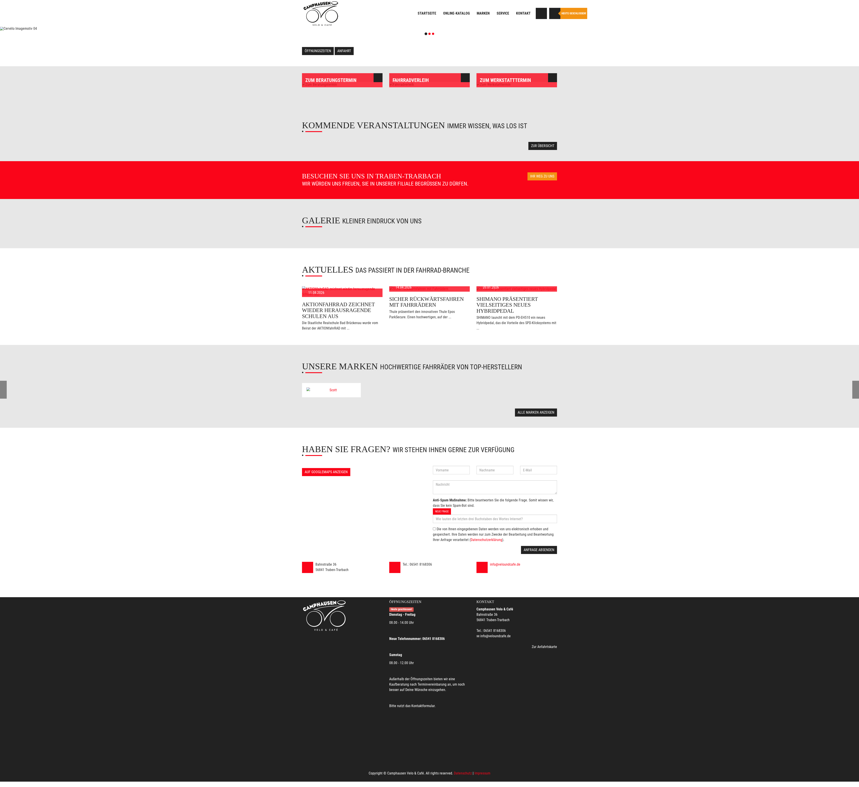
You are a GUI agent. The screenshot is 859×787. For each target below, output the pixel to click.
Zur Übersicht (542, 146)
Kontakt (523, 13)
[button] (64, 28)
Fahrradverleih (411, 80)
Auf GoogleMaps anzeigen (326, 472)
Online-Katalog (456, 13)
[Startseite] (321, 13)
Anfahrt (344, 51)
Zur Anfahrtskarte (544, 647)
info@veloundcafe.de (505, 564)
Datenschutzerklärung (486, 540)
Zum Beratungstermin (330, 80)
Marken (483, 13)
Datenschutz (463, 773)
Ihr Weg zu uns (542, 176)
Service (503, 13)
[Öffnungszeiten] (554, 13)
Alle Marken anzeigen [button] (536, 412)
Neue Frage (442, 511)
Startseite (427, 13)
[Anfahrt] (541, 13)
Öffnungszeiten (318, 51)
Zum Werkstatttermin (505, 80)
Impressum (482, 773)
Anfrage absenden (539, 550)
